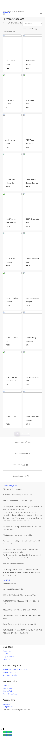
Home (24, 29)
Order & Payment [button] (10, 486)
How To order (8, 688)
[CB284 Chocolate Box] (32, 362)
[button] (41, 14)
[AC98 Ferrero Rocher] (12, 124)
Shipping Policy (8, 691)
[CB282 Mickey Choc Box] (32, 322)
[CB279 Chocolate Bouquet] (32, 283)
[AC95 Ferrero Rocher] (32, 45)
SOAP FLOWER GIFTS (10, 672)
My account (7, 704)
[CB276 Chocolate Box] (32, 243)
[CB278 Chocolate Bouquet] (12, 283)
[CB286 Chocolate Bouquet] (32, 401)
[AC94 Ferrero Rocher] (12, 45)
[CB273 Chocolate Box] (32, 204)
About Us (6, 654)
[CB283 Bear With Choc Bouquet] (12, 362)
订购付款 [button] (7, 580)
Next (27, 434)
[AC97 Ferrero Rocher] (32, 85)
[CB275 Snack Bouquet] (12, 243)
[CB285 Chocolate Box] (12, 401)
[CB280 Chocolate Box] (12, 322)
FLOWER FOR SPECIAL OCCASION (15, 669)
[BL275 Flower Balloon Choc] (12, 164)
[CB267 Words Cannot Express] (32, 164)
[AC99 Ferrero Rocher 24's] (32, 124)
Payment (6, 685)
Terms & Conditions (10, 694)
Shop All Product (8, 657)
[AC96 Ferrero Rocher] (12, 85)
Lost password (8, 707)
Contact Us (7, 659)
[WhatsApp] (4, 732)
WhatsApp (8, 732)
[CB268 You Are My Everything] (12, 204)
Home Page (7, 651)
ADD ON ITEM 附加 (10, 675)
